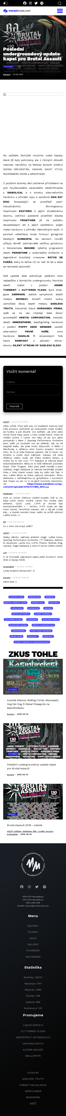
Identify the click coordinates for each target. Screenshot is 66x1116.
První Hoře (16, 636)
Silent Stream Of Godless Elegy (32, 642)
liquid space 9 (33, 1025)
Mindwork (33, 1097)
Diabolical (38, 603)
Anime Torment (43, 614)
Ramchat (48, 636)
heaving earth (33, 1043)
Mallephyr (33, 1055)
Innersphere (18, 631)
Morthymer (33, 1091)
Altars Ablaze (33, 1049)
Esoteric (54, 603)
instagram (33, 956)
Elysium (33, 1072)
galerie (33, 944)
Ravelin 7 (33, 636)
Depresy (50, 597)
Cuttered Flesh (13, 619)
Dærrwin (32, 619)
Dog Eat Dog (16, 597)
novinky (33, 925)
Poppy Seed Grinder (41, 631)
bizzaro (6, 74)
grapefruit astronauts (33, 1037)
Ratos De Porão (20, 614)
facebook (33, 950)
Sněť (33, 1103)
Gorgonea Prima (18, 625)
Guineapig (33, 608)
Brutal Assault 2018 (15, 603)
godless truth (33, 1078)
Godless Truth (51, 619)
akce (33, 938)
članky (33, 931)
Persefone (34, 597)
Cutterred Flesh (33, 1031)
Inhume (48, 608)
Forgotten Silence (33, 1085)
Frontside (17, 608)
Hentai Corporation (43, 625)
